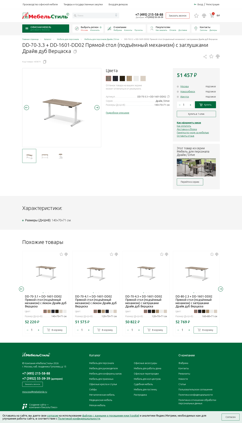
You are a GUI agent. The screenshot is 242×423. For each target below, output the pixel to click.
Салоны (203, 30)
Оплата (172, 30)
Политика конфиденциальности (195, 394)
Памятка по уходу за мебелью (193, 132)
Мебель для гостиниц (145, 389)
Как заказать (161, 30)
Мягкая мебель (97, 405)
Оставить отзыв (185, 136)
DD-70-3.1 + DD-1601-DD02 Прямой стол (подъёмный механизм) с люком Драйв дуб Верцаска (46, 301)
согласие (52, 415)
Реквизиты (184, 373)
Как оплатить (184, 126)
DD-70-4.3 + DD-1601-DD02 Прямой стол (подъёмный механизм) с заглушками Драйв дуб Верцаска (143, 301)
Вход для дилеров (118, 4)
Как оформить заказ (189, 122)
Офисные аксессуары (145, 363)
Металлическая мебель (102, 394)
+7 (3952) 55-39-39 (154, 17)
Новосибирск (187, 91)
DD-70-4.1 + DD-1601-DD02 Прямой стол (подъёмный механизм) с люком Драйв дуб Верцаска (96, 301)
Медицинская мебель (100, 400)
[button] (26, 107)
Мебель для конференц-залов (105, 373)
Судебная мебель (143, 384)
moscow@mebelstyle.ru (34, 392)
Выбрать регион (89, 27)
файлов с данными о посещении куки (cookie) (110, 415)
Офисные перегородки (146, 373)
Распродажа (140, 394)
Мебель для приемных (101, 379)
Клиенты (128, 30)
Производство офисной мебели (40, 4)
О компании (119, 27)
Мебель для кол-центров (147, 379)
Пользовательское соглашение (195, 389)
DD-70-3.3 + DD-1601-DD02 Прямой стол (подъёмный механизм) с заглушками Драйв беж (143, 78)
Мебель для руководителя (103, 368)
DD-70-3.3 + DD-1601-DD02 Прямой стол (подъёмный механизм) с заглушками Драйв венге (122, 78)
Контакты (205, 27)
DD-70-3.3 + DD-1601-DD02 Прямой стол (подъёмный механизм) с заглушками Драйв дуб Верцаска (108, 78)
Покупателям (163, 27)
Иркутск (184, 96)
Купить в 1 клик (196, 114)
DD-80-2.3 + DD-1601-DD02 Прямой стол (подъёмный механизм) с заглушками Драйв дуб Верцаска (193, 301)
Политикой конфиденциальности (79, 418)
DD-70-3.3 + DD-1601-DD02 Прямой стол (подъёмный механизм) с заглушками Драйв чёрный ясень (115, 78)
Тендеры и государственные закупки (83, 4)
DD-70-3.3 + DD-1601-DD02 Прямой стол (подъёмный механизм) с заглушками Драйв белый (136, 78)
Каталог (94, 355)
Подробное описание (117, 112)
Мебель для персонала (101, 363)
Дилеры (213, 30)
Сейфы (93, 389)
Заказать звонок (178, 15)
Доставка (182, 30)
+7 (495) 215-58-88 (149, 14)
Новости (183, 379)
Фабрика (117, 30)
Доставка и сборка (187, 129)
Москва (184, 86)
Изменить (94, 30)
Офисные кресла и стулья (103, 384)
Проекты (138, 30)
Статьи (182, 384)
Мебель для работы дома (147, 368)
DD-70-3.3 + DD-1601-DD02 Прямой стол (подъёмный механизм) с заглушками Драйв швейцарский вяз (129, 78)
